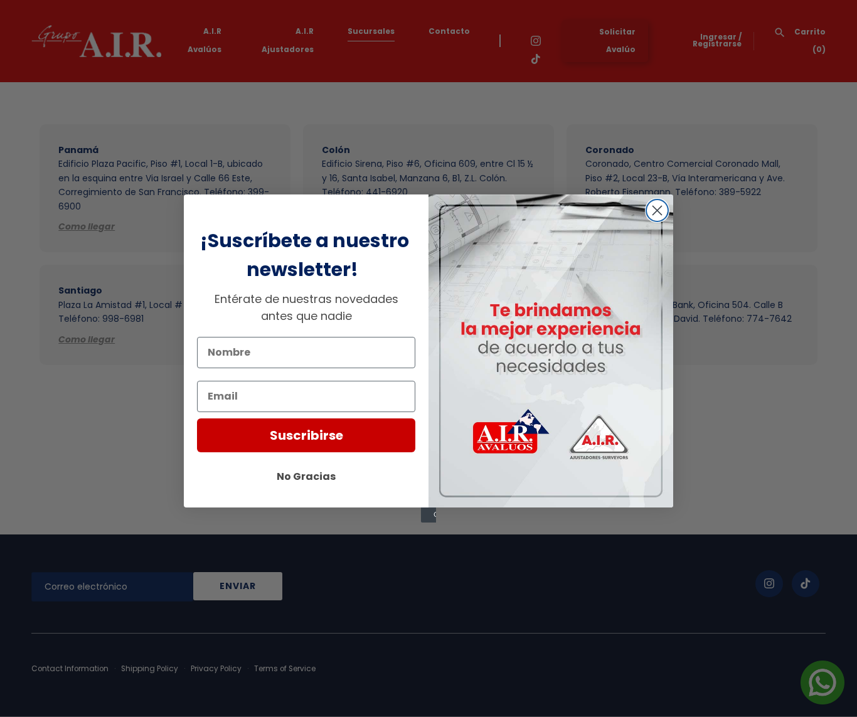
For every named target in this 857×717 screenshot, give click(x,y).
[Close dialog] (657, 210)
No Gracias (306, 476)
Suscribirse (306, 435)
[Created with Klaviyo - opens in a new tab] (428, 515)
